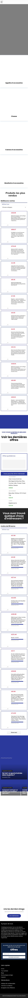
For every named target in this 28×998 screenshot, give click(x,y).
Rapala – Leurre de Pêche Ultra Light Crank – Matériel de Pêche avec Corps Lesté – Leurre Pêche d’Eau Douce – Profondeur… (18, 301)
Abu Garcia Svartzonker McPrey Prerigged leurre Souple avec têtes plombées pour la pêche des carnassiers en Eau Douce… (17, 698)
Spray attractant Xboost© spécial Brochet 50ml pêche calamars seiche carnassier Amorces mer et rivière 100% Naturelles (18, 563)
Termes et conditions (6, 985)
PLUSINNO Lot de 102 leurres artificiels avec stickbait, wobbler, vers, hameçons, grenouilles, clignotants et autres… (17, 235)
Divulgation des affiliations (8, 988)
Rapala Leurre (13, 503)
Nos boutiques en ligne (7, 975)
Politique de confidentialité (8, 983)
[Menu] (2, 2)
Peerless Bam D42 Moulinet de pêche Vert (18, 601)
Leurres (10, 500)
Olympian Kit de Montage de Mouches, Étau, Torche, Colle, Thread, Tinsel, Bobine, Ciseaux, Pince (18, 718)
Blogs (2, 973)
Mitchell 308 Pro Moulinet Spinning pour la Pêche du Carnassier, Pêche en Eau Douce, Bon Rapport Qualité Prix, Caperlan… (18, 252)
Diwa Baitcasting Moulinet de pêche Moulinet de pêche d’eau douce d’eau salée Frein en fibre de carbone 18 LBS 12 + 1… (18, 677)
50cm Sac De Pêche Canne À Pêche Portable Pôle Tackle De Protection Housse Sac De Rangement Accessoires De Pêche (18, 352)
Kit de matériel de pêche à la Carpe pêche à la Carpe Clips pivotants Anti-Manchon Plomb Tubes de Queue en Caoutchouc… (18, 656)
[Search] (25, 2)
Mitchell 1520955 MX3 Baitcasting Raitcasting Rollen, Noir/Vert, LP (18, 284)
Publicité (3, 977)
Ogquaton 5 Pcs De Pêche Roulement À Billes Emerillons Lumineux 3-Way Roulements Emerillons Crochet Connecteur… (18, 268)
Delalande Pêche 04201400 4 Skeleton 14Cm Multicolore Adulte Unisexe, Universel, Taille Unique (18, 317)
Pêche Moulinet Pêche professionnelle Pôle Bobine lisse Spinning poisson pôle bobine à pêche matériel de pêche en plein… (18, 386)
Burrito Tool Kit (15, 637)
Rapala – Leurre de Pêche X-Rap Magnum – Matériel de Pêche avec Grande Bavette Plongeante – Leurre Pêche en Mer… (18, 402)
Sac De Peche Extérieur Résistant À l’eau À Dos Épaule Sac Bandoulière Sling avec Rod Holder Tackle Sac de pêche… (17, 583)
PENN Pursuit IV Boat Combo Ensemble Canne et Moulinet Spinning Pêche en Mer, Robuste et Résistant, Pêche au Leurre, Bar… (18, 620)
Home (2, 968)
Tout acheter (4, 971)
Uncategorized (12, 476)
